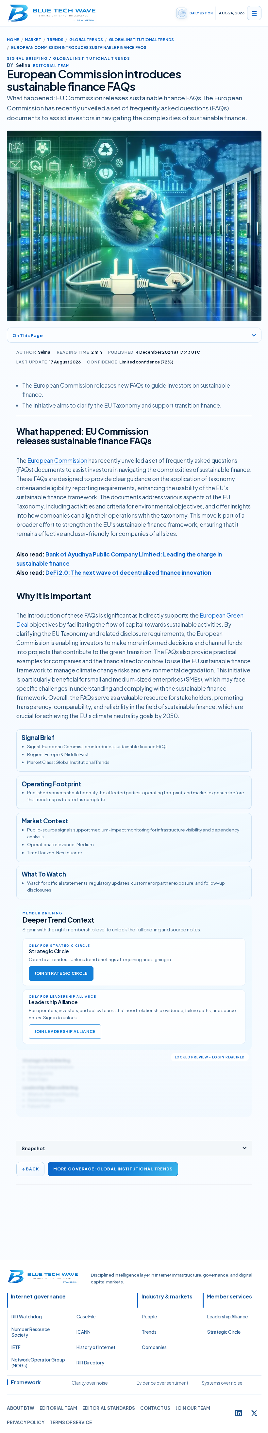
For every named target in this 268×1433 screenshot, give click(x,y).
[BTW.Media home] (52, 13)
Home (13, 39)
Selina (44, 352)
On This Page (27, 335)
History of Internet (95, 1347)
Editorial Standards (108, 1408)
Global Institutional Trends (141, 39)
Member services (229, 1296)
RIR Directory (90, 1362)
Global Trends (86, 39)
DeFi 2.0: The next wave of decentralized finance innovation (128, 572)
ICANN (83, 1332)
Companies (154, 1347)
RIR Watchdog (26, 1316)
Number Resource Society (30, 1332)
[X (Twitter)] (254, 1413)
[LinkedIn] (238, 1413)
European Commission (57, 460)
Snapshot (33, 1148)
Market (33, 39)
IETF (16, 1347)
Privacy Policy (25, 1422)
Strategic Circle (224, 1332)
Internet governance (38, 1296)
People (149, 1316)
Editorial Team (58, 1408)
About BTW (20, 1408)
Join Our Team (193, 1408)
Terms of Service (71, 1422)
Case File (85, 1316)
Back (30, 1169)
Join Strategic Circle (61, 973)
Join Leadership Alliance (65, 1031)
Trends (55, 39)
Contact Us (155, 1408)
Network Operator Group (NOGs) (38, 1362)
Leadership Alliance (227, 1316)
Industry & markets (167, 1296)
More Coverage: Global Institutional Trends (113, 1169)
